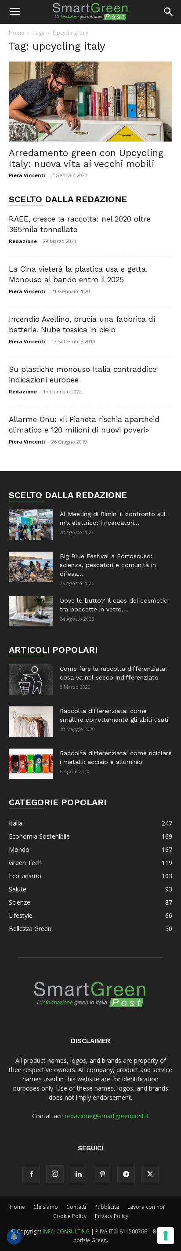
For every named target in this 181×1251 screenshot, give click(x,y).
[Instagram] (55, 1174)
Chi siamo (45, 1207)
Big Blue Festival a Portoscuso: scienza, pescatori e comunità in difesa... (108, 565)
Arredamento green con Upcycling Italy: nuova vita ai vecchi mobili (86, 158)
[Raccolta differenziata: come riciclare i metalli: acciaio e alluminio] (31, 764)
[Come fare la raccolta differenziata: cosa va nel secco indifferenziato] (31, 679)
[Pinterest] (102, 1174)
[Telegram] (126, 1174)
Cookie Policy (70, 1216)
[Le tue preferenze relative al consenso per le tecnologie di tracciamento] (165, 1235)
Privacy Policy (111, 1216)
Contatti (76, 1207)
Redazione (23, 241)
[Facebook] (31, 1174)
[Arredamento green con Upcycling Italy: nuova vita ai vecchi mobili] (90, 102)
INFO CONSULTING (66, 1231)
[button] (15, 12)
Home (16, 32)
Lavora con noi (145, 1207)
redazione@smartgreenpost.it (107, 1116)
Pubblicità (106, 1207)
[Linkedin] (78, 1174)
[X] (150, 1174)
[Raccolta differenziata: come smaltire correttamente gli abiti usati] (31, 721)
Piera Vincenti (27, 175)
